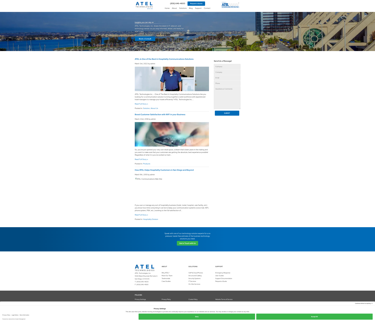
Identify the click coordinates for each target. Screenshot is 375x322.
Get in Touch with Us (187, 243)
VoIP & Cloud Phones (195, 273)
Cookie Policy (193, 299)
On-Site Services (194, 284)
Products (146, 164)
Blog (191, 8)
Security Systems (194, 278)
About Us (154, 108)
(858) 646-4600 (177, 3)
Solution (146, 108)
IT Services (192, 281)
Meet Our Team (167, 276)
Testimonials (166, 278)
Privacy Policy (166, 299)
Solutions (183, 8)
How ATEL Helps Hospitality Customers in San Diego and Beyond (164, 170)
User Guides (219, 276)
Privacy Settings (140, 299)
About (174, 8)
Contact (207, 8)
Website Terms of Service (224, 299)
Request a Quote (196, 4)
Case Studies (166, 281)
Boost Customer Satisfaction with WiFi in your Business (160, 114)
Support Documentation (223, 278)
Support (198, 8)
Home (167, 8)
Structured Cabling (194, 276)
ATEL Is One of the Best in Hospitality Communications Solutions (164, 59)
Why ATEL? (165, 273)
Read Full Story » (141, 104)
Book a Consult (145, 39)
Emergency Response (222, 273)
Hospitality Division (150, 219)
